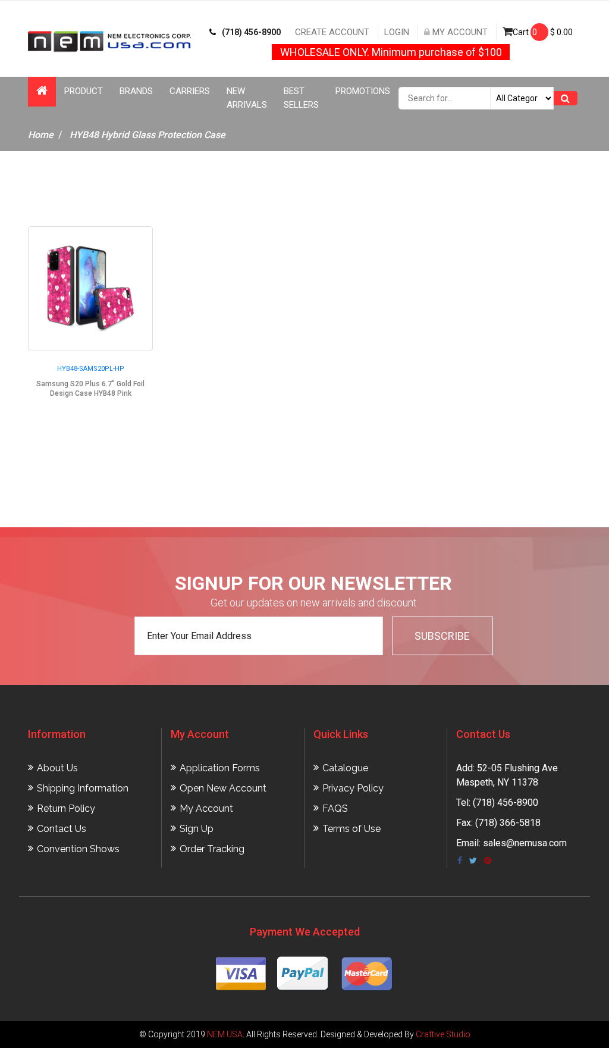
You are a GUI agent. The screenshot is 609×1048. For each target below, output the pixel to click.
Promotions (362, 91)
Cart (543, 32)
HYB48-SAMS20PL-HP (90, 369)
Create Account (332, 32)
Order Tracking (212, 849)
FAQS (335, 808)
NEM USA (225, 1034)
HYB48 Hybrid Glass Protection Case (147, 134)
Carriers (189, 91)
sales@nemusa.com (525, 843)
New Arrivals (247, 98)
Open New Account (223, 788)
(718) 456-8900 (251, 32)
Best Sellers (301, 98)
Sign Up (197, 828)
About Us (57, 768)
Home (41, 134)
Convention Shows (78, 849)
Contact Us (61, 828)
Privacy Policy (353, 788)
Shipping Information (82, 788)
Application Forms (220, 768)
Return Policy (66, 808)
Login (396, 32)
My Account (459, 32)
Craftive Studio (443, 1034)
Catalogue (345, 768)
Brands (136, 91)
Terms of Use (351, 828)
